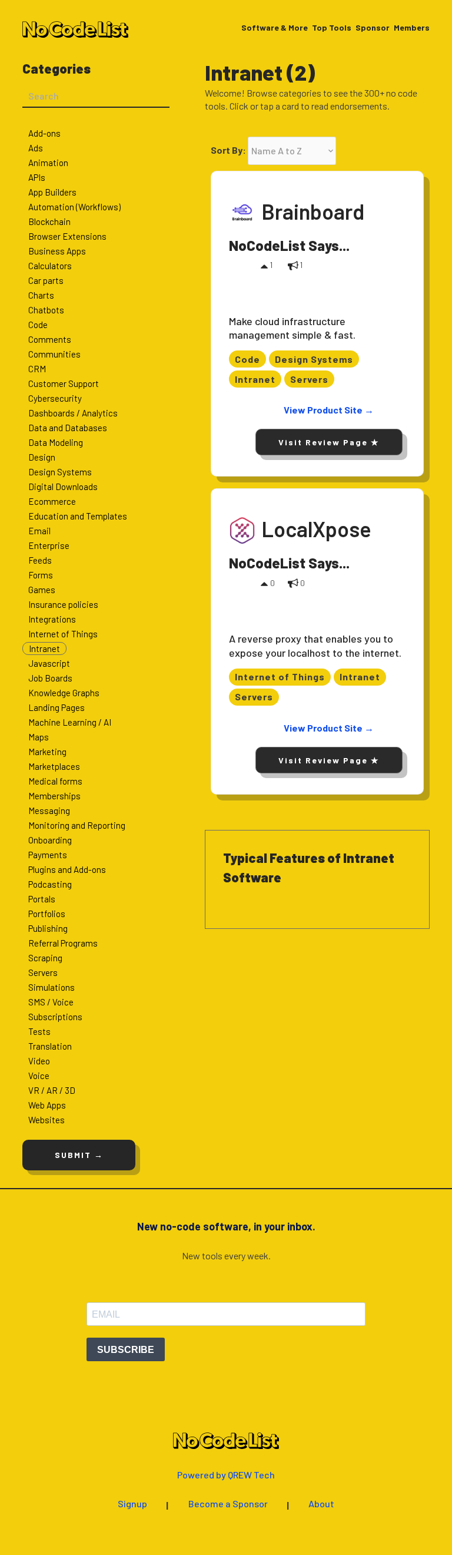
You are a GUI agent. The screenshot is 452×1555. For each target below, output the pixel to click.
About (321, 1504)
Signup (132, 1504)
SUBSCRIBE (125, 1350)
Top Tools (331, 28)
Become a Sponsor (228, 1504)
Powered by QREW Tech (226, 1475)
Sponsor (372, 28)
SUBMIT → (79, 1155)
